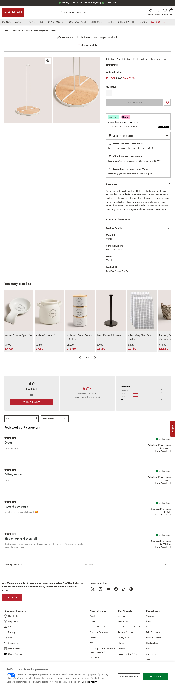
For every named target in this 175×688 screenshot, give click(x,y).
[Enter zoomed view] (48, 61)
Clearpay (122, 648)
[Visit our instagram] (100, 589)
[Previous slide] (80, 357)
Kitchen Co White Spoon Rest (18, 335)
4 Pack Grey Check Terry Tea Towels (140, 337)
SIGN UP (12, 597)
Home (7, 30)
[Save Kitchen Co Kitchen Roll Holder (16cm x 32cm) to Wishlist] (79, 45)
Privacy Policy (123, 637)
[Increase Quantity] (125, 93)
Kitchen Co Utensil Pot (46, 335)
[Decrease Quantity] (109, 93)
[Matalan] (13, 12)
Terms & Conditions (126, 632)
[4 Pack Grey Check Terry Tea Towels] (142, 310)
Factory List (94, 657)
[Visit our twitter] (93, 589)
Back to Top (88, 564)
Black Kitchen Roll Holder (109, 335)
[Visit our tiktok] (123, 589)
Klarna (121, 643)
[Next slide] (95, 357)
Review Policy (123, 621)
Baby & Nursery (153, 632)
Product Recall (14, 648)
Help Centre (13, 621)
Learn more (163, 126)
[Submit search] (112, 12)
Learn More (137, 143)
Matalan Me (13, 643)
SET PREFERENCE (129, 676)
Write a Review (114, 72)
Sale (148, 659)
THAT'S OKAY (155, 676)
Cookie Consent (15, 654)
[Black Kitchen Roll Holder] (111, 310)
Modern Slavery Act (98, 626)
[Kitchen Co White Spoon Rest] (18, 310)
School (149, 648)
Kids (148, 626)
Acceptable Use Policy (127, 654)
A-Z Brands (151, 654)
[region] (87, 675)
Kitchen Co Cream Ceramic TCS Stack (80, 337)
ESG (92, 643)
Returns (11, 637)
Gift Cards (12, 626)
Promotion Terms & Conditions (130, 626)
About (92, 616)
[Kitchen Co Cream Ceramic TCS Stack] (80, 310)
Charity (93, 637)
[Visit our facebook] (116, 589)
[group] (9, 347)
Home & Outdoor (153, 637)
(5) (107, 68)
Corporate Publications (99, 632)
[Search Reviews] (36, 418)
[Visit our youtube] (108, 589)
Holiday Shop (152, 643)
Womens (150, 616)
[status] (117, 93)
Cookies (121, 616)
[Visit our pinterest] (131, 589)
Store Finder (13, 616)
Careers (93, 621)
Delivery (11, 632)
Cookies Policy (89, 681)
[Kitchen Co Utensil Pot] (49, 310)
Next (168, 564)
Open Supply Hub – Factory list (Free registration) (103, 650)
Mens (148, 621)
